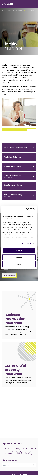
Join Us (27, 453)
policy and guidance (16, 10)
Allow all (19, 250)
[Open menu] (34, 4)
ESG (18, 453)
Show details (26, 244)
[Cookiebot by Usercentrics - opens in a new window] (27, 209)
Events (6, 448)
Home (4, 10)
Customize (18, 257)
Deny (19, 264)
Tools (31, 448)
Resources (7, 453)
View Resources (9, 275)
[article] (19, 315)
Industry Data (19, 448)
